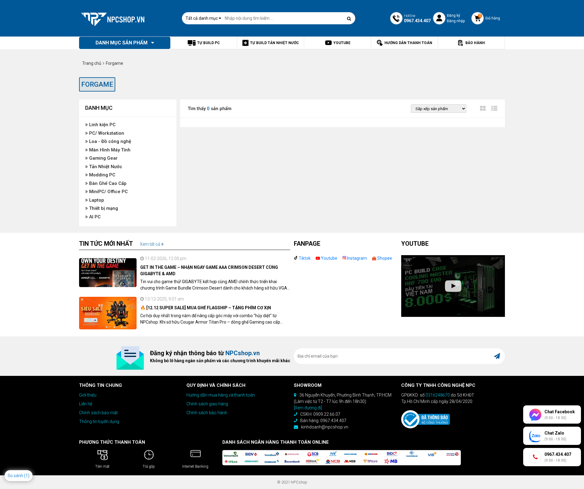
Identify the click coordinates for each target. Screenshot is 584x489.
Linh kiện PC (102, 124)
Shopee (384, 258)
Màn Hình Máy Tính (109, 150)
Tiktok (304, 258)
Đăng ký (453, 15)
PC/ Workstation (106, 133)
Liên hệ (85, 403)
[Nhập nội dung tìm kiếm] (349, 18)
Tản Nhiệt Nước (105, 166)
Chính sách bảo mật (98, 412)
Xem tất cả (150, 244)
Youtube (328, 258)
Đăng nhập (456, 21)
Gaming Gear (103, 158)
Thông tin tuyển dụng (99, 421)
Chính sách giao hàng (207, 403)
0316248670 (438, 395)
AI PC (94, 217)
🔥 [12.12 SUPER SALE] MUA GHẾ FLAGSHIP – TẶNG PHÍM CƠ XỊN (205, 307)
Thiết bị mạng (103, 208)
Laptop (96, 200)
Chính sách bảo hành (206, 412)
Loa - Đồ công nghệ (109, 141)
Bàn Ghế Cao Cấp (107, 183)
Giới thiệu (87, 395)
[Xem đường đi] (308, 407)
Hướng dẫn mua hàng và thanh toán (220, 395)
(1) (27, 475)
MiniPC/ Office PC (108, 191)
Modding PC (101, 175)
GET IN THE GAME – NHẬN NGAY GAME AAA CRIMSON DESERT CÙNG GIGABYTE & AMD (209, 270)
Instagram (356, 258)
